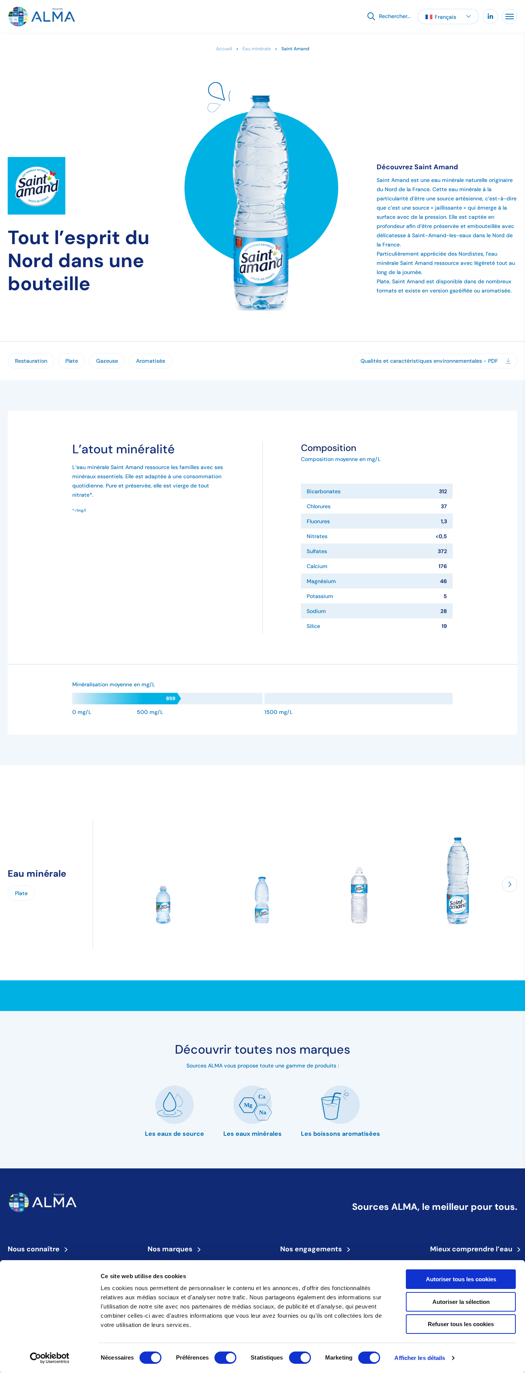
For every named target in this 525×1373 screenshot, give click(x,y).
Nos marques (173, 1248)
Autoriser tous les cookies (461, 1279)
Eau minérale (257, 48)
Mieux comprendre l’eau (473, 1248)
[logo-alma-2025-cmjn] (41, 16)
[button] (448, 16)
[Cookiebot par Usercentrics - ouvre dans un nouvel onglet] (49, 1358)
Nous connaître (36, 1248)
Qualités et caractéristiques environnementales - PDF (429, 360)
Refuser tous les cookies (461, 1324)
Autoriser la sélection (461, 1302)
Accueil (224, 48)
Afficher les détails (419, 1358)
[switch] (225, 1358)
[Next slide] (509, 884)
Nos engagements (313, 1248)
